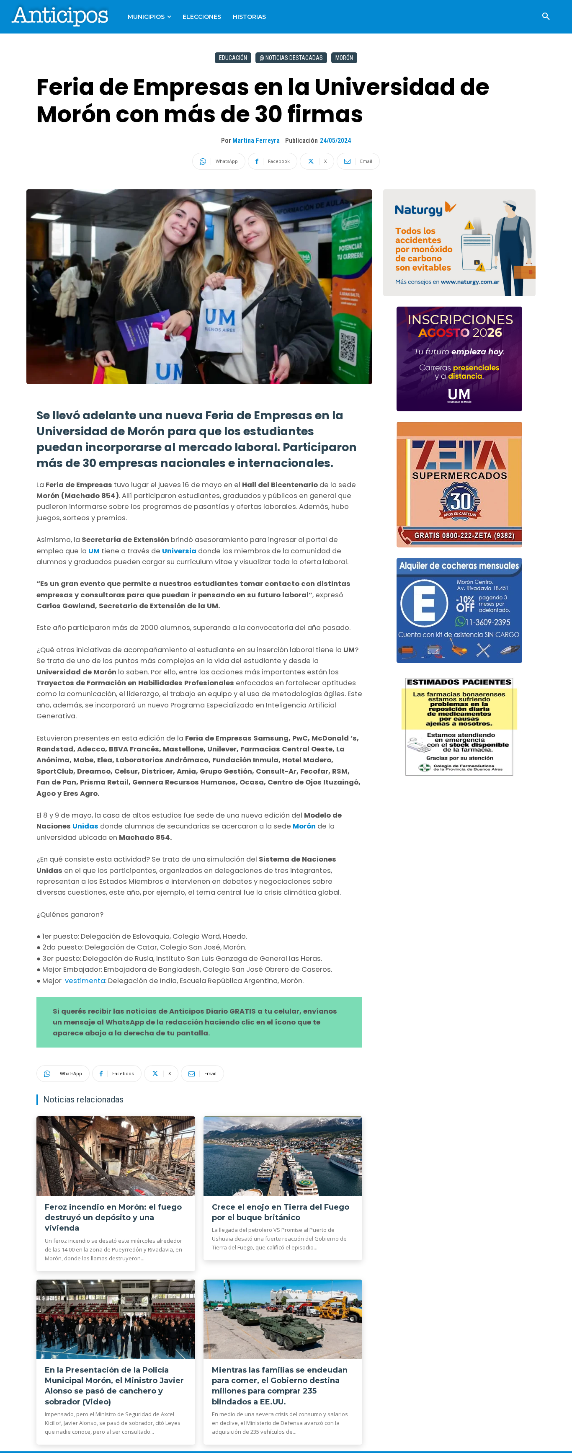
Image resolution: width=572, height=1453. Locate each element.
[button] (546, 17)
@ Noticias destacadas (291, 57)
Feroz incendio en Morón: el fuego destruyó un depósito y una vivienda (113, 1218)
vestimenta (84, 981)
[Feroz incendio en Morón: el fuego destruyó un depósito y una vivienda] (115, 1156)
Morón (344, 57)
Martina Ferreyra (256, 141)
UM (94, 551)
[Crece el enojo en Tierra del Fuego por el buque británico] (283, 1156)
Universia (179, 551)
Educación (233, 57)
